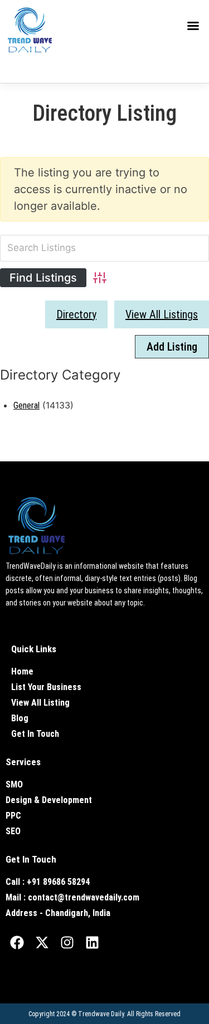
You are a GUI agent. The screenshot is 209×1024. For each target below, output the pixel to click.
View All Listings (161, 314)
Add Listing (172, 346)
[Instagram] (67, 942)
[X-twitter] (42, 942)
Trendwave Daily (101, 1014)
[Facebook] (17, 942)
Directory (76, 314)
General (26, 405)
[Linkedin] (92, 942)
